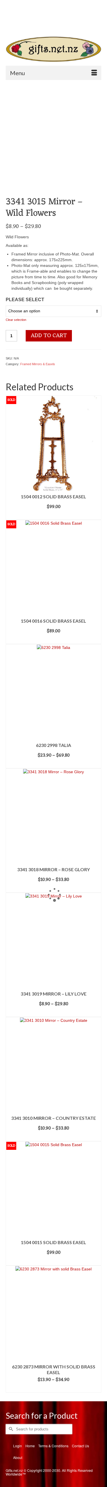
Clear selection (16, 319)
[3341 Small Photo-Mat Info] (18, 184)
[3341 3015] (53, 128)
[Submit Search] (24, 24)
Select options (53, 764)
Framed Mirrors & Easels (37, 364)
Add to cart (49, 336)
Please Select (25, 299)
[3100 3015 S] (42, 184)
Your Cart (26, 14)
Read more (53, 515)
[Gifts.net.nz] (53, 49)
